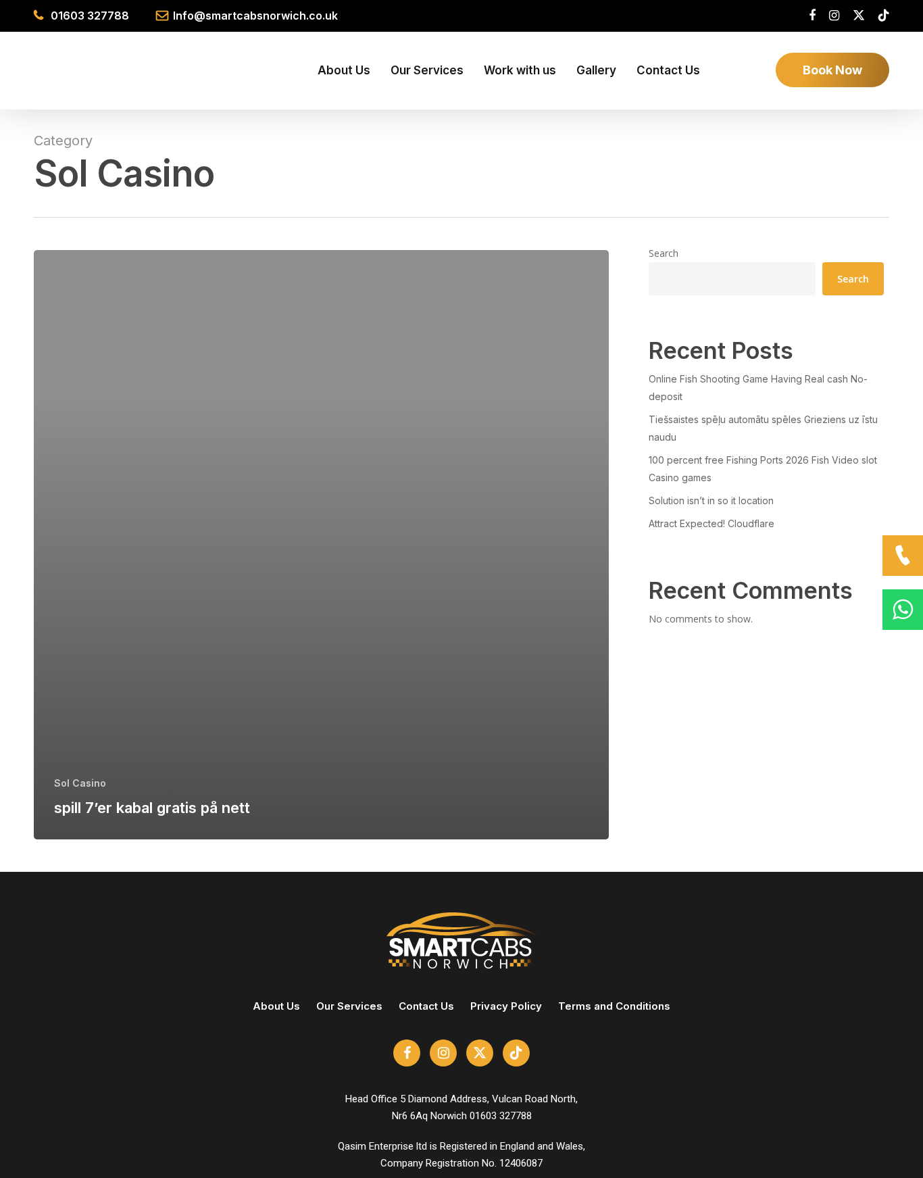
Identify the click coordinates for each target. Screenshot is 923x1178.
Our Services (349, 1006)
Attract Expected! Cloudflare (711, 523)
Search (663, 253)
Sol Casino (80, 783)
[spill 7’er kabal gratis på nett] (321, 544)
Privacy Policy (506, 1006)
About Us (276, 1006)
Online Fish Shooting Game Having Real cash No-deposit (758, 387)
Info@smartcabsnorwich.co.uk (255, 15)
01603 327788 (90, 15)
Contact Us (426, 1006)
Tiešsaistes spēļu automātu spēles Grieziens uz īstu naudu (763, 428)
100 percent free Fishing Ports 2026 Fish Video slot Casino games (763, 468)
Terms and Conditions (614, 1006)
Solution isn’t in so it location (711, 500)
